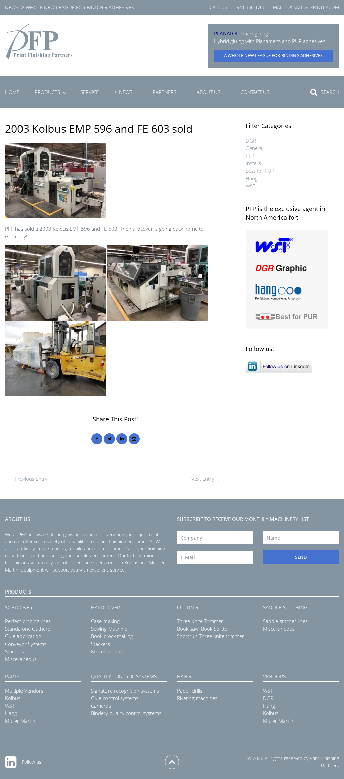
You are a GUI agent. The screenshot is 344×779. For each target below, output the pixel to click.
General (254, 148)
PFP (250, 155)
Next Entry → (205, 478)
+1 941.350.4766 (247, 7)
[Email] (134, 438)
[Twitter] (109, 438)
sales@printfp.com (316, 7)
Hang (252, 178)
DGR (251, 140)
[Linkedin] (121, 438)
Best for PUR (260, 170)
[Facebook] (96, 438)
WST (250, 186)
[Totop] (172, 762)
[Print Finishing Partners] (38, 41)
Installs (253, 163)
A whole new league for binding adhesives (77, 7)
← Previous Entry (27, 478)
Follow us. (32, 761)
